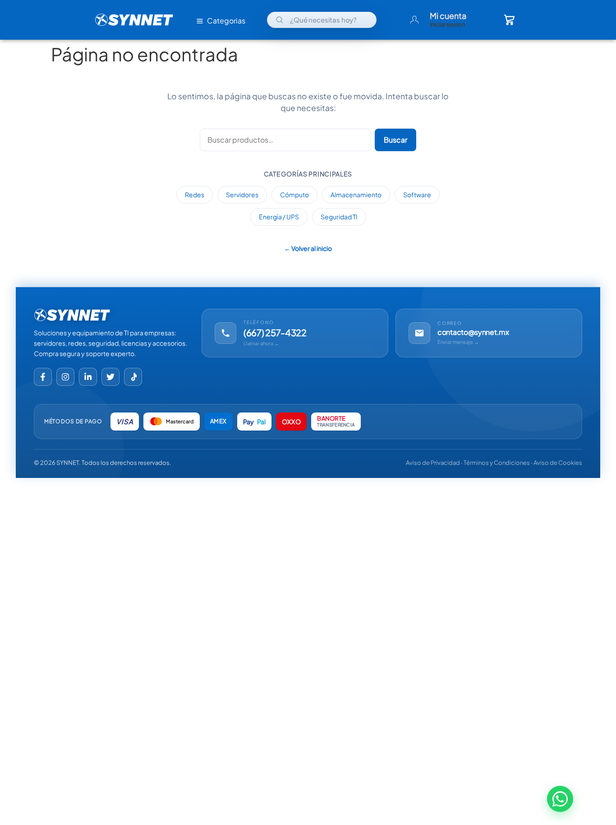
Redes (194, 194)
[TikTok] (133, 377)
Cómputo (294, 194)
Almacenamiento (356, 194)
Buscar (395, 139)
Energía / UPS (279, 217)
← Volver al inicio (308, 248)
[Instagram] (65, 377)
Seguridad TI (339, 217)
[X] (110, 377)
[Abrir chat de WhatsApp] (560, 801)
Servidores (242, 194)
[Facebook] (43, 377)
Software (417, 194)
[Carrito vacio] (509, 19)
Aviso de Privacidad (433, 462)
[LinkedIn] (88, 377)
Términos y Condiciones (497, 462)
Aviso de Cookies (557, 462)
